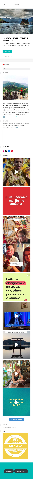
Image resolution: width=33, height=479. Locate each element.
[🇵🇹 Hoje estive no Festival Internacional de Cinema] (16, 287)
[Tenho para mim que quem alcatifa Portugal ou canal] (16, 316)
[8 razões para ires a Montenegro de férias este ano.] (16, 21)
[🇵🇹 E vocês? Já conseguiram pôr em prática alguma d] (16, 402)
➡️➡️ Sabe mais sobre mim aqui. (12, 117)
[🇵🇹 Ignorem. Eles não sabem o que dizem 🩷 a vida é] (16, 230)
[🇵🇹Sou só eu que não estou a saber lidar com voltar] (16, 374)
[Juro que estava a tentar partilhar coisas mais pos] (16, 201)
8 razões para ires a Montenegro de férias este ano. (15, 39)
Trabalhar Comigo (21, 471)
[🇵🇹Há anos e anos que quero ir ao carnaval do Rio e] (16, 172)
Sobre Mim (9, 471)
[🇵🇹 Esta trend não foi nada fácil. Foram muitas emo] (16, 258)
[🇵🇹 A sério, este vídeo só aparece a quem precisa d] (16, 345)
